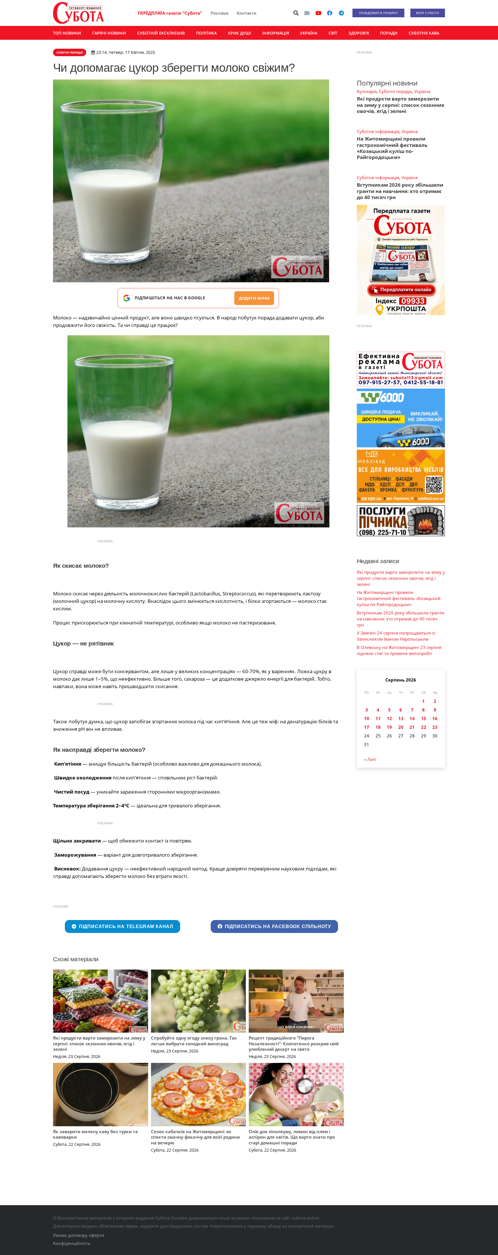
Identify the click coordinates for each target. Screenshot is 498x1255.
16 (434, 718)
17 (366, 727)
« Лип (370, 759)
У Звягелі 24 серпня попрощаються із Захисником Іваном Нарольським (396, 636)
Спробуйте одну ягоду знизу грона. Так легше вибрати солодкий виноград (194, 1040)
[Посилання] (78, 13)
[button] (296, 13)
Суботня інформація (378, 131)
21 (412, 727)
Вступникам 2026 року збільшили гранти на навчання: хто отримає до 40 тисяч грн (400, 190)
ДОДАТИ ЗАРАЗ (254, 298)
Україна (422, 91)
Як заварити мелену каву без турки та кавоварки (95, 1134)
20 (400, 727)
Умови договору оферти (78, 1235)
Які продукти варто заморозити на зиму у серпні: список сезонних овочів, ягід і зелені (99, 1043)
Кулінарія (367, 91)
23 (434, 727)
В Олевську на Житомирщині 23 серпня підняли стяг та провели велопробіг (399, 650)
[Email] (307, 13)
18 (378, 727)
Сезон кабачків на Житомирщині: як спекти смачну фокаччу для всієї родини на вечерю (195, 1137)
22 (423, 727)
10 (366, 718)
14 (412, 718)
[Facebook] (330, 13)
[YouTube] (318, 13)
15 (423, 718)
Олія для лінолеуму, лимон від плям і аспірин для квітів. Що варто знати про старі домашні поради (292, 1137)
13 (400, 718)
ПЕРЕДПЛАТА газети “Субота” (170, 13)
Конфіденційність (71, 1243)
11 (378, 718)
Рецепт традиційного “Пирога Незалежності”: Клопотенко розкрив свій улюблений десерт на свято (294, 1043)
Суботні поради (395, 91)
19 (389, 727)
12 (389, 718)
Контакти (246, 13)
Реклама (219, 13)
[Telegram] (341, 13)
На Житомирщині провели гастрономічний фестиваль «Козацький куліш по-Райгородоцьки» (392, 147)
